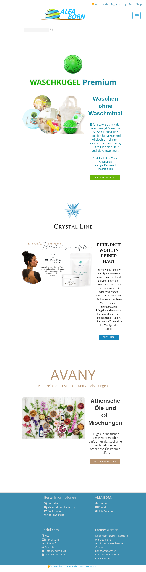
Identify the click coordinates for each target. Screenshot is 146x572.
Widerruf (50, 543)
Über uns (104, 503)
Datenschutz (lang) (55, 554)
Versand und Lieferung (61, 507)
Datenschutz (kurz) (55, 550)
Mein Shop (135, 4)
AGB (46, 535)
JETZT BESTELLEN (105, 177)
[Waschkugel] (54, 114)
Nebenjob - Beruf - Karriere (111, 535)
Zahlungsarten (55, 514)
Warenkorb (101, 4)
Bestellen (53, 503)
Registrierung (118, 4)
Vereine (99, 547)
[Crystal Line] (57, 264)
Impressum (52, 539)
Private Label (102, 558)
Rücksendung (55, 511)
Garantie (49, 547)
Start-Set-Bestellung (107, 554)
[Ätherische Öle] (53, 418)
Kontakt (102, 507)
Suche (52, 29)
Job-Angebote (106, 511)
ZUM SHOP (109, 337)
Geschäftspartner (105, 550)
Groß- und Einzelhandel (109, 543)
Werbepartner (103, 539)
